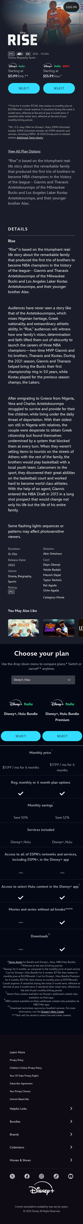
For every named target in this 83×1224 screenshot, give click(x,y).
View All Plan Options (24, 151)
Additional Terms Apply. (30, 137)
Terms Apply (15, 962)
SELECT (24, 88)
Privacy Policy (16, 1060)
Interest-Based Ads (19, 1099)
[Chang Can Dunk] (58, 628)
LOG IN (71, 7)
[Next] (75, 627)
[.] (12, 1176)
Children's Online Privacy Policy (26, 1068)
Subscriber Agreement (21, 1083)
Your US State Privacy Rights (24, 1075)
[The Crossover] (23, 628)
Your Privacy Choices (20, 1091)
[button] (41, 1108)
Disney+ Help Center (52, 1011)
